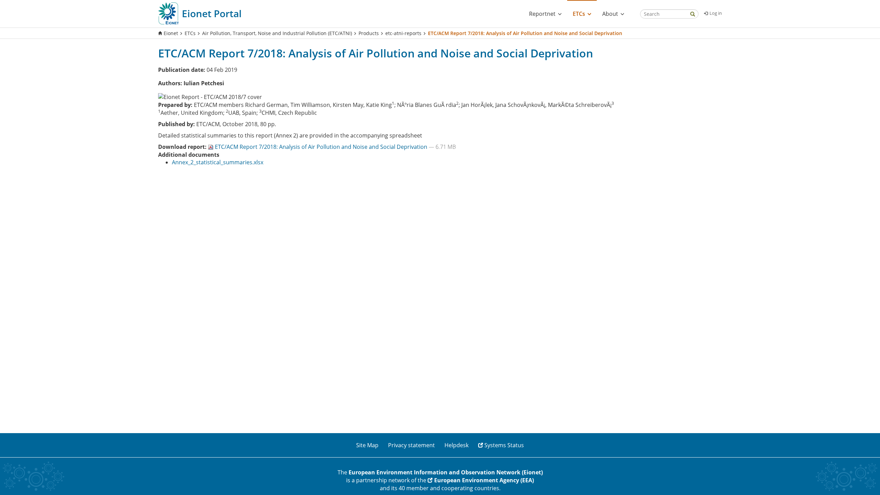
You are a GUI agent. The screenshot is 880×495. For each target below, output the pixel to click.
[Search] (692, 15)
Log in (716, 13)
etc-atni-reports (403, 33)
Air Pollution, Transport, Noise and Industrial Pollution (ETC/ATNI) (277, 33)
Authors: (170, 83)
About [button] (610, 14)
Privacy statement (411, 445)
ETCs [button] (579, 14)
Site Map (367, 445)
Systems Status (504, 445)
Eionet (171, 33)
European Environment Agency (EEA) (484, 480)
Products (369, 33)
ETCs (190, 33)
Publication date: (181, 70)
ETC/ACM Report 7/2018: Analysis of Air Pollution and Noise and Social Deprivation (322, 147)
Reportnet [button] (542, 14)
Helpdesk (456, 445)
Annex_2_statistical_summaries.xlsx (217, 162)
